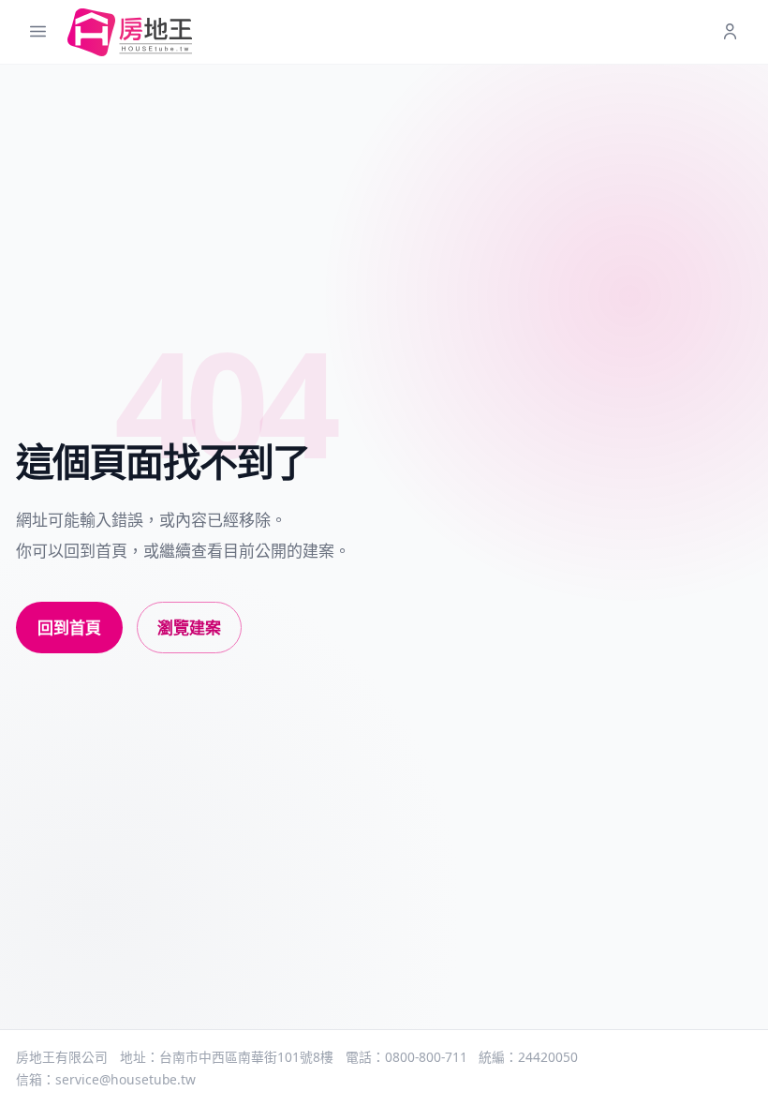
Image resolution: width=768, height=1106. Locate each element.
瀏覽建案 (189, 627)
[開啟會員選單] (730, 32)
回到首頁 (69, 627)
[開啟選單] (38, 32)
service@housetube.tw (125, 1079)
